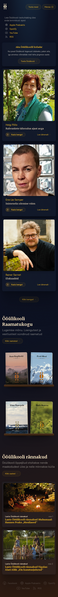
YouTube (14, 32)
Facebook (12, 583)
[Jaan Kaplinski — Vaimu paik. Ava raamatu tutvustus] (17, 369)
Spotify (13, 28)
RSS (12, 36)
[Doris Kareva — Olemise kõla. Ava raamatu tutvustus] (41, 417)
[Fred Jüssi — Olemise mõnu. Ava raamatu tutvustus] (41, 369)
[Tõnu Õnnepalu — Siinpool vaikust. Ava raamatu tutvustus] (17, 417)
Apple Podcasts (17, 24)
